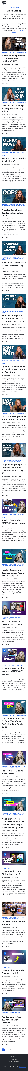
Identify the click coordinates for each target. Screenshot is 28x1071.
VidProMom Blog (21, 52)
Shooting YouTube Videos (8, 460)
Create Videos (5, 52)
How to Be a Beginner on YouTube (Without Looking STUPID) (13, 58)
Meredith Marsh (6, 64)
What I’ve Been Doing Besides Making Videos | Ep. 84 (13, 213)
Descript (12, 617)
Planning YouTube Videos (16, 459)
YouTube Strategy (9, 207)
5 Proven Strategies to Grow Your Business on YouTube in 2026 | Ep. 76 (13, 318)
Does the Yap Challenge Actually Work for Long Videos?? (13, 108)
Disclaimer (14, 1057)
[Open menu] (25, 3)
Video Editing (13, 52)
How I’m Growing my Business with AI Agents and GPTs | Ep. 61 (13, 573)
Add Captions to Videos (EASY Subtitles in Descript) (12, 1020)
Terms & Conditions (14, 1061)
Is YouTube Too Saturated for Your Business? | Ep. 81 (14, 265)
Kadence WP (22, 1067)
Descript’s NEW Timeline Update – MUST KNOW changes (13, 671)
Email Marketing (14, 204)
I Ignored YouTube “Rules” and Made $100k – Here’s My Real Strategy (14, 369)
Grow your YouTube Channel (17, 152)
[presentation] (14, 44)
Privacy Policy (14, 1059)
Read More (5, 83)
